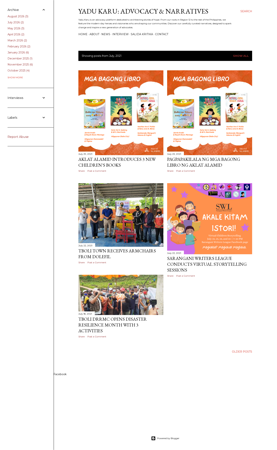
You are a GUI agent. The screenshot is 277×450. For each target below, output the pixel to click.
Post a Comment (96, 170)
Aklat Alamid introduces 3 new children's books (117, 162)
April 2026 (16, 34)
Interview (120, 34)
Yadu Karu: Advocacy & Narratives (143, 11)
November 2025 (20, 64)
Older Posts (242, 351)
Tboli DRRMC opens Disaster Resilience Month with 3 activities (112, 325)
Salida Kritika (142, 34)
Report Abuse (18, 137)
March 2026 (17, 40)
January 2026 (18, 52)
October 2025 (18, 70)
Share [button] (81, 170)
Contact (161, 34)
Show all (241, 56)
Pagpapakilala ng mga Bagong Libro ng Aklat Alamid (203, 162)
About (94, 34)
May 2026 (16, 28)
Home (82, 34)
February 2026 (19, 46)
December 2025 (20, 58)
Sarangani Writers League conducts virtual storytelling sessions (207, 264)
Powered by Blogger (168, 438)
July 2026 (15, 22)
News (105, 34)
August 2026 (18, 16)
